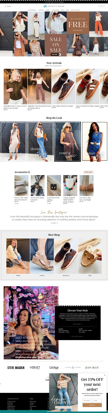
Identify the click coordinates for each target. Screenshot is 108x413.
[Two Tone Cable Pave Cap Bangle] (87, 185)
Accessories (33, 406)
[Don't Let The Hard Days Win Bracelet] (21, 185)
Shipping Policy (11, 406)
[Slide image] (54, 33)
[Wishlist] (98, 6)
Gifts (31, 408)
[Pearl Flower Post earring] (54, 185)
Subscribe (92, 405)
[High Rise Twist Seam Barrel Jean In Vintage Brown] (39, 86)
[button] (41, 10)
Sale (31, 409)
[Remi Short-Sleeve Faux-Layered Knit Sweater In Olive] (15, 86)
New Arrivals (33, 401)
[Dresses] (13, 142)
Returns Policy (11, 408)
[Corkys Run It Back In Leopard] (63, 86)
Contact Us (10, 405)
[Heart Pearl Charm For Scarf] (38, 185)
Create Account (11, 401)
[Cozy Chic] (67, 142)
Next (105, 86)
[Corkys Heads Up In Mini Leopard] (87, 86)
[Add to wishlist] (25, 70)
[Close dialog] (104, 375)
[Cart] (103, 6)
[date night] (94, 142)
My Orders (10, 403)
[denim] (40, 142)
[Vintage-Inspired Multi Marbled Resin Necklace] (70, 185)
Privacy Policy (10, 409)
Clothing (32, 403)
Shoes (31, 405)
